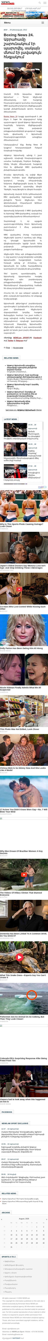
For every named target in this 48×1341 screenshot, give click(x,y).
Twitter (10, 341)
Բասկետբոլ (10, 1288)
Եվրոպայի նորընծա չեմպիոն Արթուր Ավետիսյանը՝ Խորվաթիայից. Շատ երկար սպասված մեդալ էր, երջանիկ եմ (21, 1149)
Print (8, 348)
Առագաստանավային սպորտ (19, 1269)
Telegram (19, 341)
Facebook (37, 338)
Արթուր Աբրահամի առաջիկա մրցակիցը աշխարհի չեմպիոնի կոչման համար (22, 367)
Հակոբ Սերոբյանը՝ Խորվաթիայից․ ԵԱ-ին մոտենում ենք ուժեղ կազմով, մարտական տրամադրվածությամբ (21, 1164)
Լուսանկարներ (33, 8)
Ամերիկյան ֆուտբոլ (14, 1265)
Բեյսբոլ (8, 1292)
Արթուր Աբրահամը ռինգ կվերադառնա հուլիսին (18, 402)
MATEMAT (16, 1338)
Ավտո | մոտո (11, 1273)
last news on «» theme (24, 410)
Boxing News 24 (10, 116)
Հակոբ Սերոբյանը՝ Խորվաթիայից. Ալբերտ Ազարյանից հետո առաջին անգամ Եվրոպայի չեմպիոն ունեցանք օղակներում (22, 1134)
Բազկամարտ (11, 1284)
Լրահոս (33, 11)
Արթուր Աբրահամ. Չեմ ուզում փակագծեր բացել (20, 1199)
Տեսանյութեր (14, 8)
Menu (7, 22)
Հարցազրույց (18, 11)
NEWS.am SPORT (21, 338)
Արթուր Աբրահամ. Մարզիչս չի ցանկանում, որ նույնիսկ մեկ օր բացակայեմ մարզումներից (22, 394)
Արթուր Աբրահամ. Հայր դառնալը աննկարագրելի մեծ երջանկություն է (24, 376)
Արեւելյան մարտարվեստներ (18, 1277)
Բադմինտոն (10, 1280)
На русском (18, 348)
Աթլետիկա (10, 1261)
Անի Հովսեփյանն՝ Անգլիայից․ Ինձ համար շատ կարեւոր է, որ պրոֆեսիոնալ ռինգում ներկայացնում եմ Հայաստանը (23, 1179)
